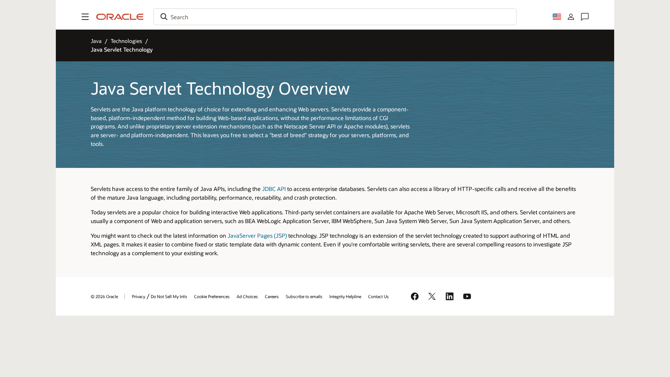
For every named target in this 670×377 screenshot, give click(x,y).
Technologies (126, 40)
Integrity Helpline (345, 296)
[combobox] (335, 16)
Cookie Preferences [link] (212, 296)
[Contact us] (585, 17)
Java (96, 40)
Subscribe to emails (304, 296)
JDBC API (274, 188)
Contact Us (378, 296)
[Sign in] (571, 17)
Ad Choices (247, 296)
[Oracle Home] (120, 16)
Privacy (138, 296)
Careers (272, 296)
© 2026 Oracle (104, 296)
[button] (85, 17)
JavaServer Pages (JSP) (257, 235)
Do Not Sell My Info (169, 296)
